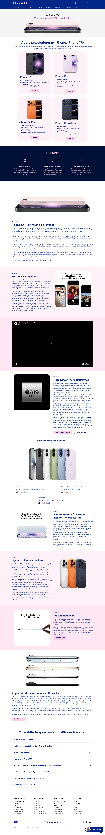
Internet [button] (16, 805)
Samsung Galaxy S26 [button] (39, 811)
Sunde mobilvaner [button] (58, 813)
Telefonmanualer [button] (58, 805)
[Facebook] (86, 822)
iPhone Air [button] (36, 803)
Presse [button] (75, 809)
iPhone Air (41, 497)
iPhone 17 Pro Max (77, 486)
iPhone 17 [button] (36, 801)
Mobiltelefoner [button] (17, 807)
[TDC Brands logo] (18, 822)
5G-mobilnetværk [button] (58, 811)
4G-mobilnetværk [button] (58, 809)
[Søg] (75, 3)
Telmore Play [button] (17, 803)
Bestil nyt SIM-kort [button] (58, 803)
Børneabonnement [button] (18, 811)
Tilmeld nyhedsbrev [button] (78, 811)
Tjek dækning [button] (57, 807)
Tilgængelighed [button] (77, 813)
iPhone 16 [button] (36, 809)
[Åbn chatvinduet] (94, 830)
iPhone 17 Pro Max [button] (38, 807)
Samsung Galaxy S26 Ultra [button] (40, 813)
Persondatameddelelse (66, 827)
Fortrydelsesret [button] (17, 813)
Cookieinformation (76, 827)
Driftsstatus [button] (76, 805)
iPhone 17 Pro (65, 486)
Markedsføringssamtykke (54, 827)
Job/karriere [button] (76, 803)
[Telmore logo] (19, 3)
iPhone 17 (19, 486)
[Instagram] (83, 822)
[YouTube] (90, 822)
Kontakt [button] (75, 807)
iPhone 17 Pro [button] (37, 805)
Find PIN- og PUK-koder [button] (59, 801)
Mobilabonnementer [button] (19, 801)
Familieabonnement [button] (19, 809)
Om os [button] (75, 801)
